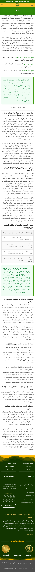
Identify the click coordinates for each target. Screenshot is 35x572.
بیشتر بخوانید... (30, 534)
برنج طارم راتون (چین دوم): (24, 57)
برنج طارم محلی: (28, 64)
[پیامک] (7, 500)
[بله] (10, 500)
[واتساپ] (7, 496)
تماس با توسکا (27, 470)
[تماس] (4, 500)
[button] (32, 5)
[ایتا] (4, 496)
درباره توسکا (28, 466)
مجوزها (29, 476)
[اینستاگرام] (10, 496)
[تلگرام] (13, 496)
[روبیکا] (13, 500)
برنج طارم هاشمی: (28, 70)
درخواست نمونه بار (9, 466)
